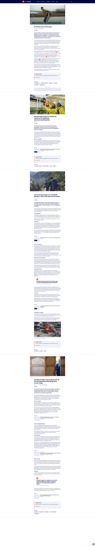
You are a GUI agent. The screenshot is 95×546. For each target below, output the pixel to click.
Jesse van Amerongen (44, 384)
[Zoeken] (71, 2)
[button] (36, 30)
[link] (37, 77)
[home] (27, 2)
